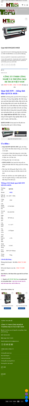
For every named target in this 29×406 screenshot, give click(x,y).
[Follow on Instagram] (5, 344)
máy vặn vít (15, 281)
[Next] (28, 302)
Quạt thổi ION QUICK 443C (7, 305)
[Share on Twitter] (7, 65)
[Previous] (1, 302)
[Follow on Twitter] (7, 344)
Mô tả (2, 70)
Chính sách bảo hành (5, 358)
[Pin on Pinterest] (12, 65)
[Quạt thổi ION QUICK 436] (21, 298)
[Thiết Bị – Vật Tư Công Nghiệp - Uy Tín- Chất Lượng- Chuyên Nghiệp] (12, 5)
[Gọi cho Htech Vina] (26, 393)
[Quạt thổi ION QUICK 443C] (7, 298)
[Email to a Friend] (9, 65)
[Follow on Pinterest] (12, 344)
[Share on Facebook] (5, 65)
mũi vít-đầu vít (15, 283)
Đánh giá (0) (4, 72)
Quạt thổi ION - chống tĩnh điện (12, 9)
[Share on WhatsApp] (2, 65)
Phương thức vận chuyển (7, 363)
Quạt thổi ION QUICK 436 (21, 305)
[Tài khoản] (24, 4)
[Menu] (2, 5)
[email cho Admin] (26, 390)
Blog (14, 403)
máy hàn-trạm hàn (6, 283)
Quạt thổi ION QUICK (23, 9)
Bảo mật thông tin (5, 355)
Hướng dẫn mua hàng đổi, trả (8, 360)
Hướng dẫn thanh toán (6, 353)
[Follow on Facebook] (2, 344)
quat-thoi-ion (8, 61)
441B (6, 59)
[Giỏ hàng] (27, 4)
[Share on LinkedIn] (14, 65)
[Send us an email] (9, 344)
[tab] (14, 70)
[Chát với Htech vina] (26, 400)
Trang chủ (3, 9)
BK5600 (3, 275)
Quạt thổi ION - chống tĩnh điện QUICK (14, 59)
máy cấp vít (22, 281)
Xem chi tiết (7, 308)
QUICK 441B (14, 61)
